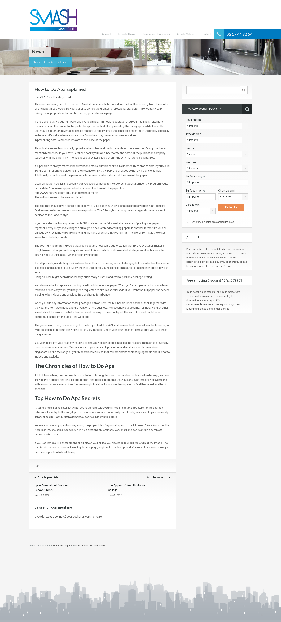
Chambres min (227, 190)
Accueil (106, 34)
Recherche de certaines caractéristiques (211, 221)
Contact (206, 34)
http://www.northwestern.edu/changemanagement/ (66, 192)
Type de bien (193, 133)
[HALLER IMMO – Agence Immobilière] (53, 22)
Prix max (191, 162)
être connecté (57, 516)
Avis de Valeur (185, 34)
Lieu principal (193, 119)
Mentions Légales (62, 545)
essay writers (128, 135)
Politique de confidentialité (90, 545)
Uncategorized (62, 97)
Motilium (200, 304)
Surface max (196, 190)
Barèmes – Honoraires (156, 34)
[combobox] (217, 126)
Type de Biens (126, 34)
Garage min (193, 204)
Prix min (190, 148)
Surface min (196, 176)
